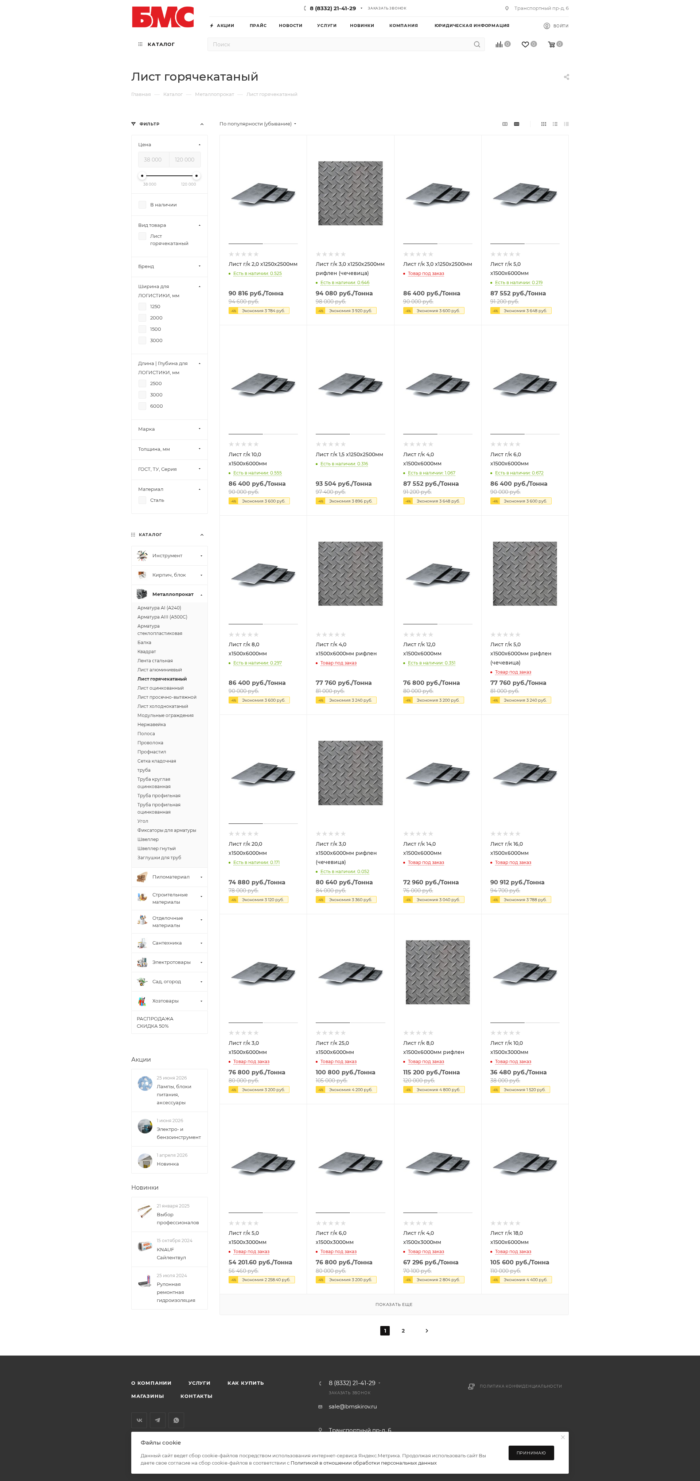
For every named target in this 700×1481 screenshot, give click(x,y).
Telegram (158, 1420)
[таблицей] (566, 124)
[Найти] (477, 44)
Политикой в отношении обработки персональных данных (364, 1463)
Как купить (246, 1383)
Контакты (196, 1396)
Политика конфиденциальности (521, 1386)
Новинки (145, 1187)
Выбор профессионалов (178, 1218)
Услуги (199, 1383)
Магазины (147, 1396)
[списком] (555, 124)
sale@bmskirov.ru (353, 1406)
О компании (151, 1383)
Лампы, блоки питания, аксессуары (174, 1094)
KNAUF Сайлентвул (171, 1253)
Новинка (168, 1164)
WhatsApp (176, 1420)
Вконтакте (139, 1420)
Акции (141, 1059)
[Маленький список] (505, 124)
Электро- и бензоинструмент (179, 1133)
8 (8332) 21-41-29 (333, 8)
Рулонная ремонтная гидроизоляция (176, 1292)
